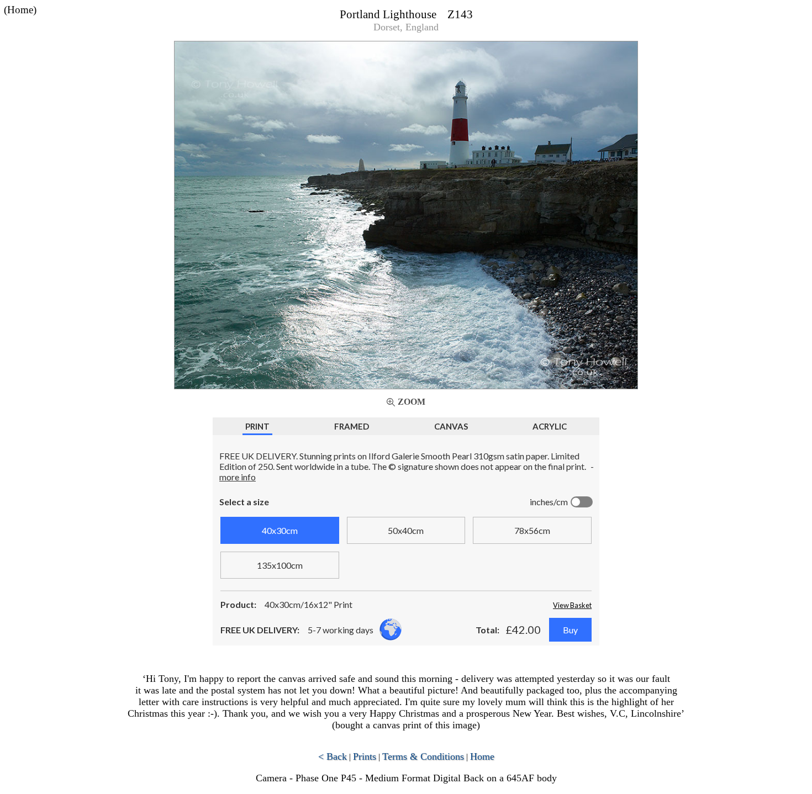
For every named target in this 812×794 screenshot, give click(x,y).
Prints (364, 756)
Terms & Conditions (423, 756)
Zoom (411, 401)
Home (482, 756)
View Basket (572, 605)
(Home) (20, 9)
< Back (332, 756)
